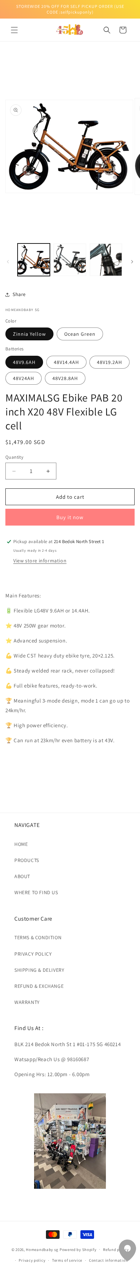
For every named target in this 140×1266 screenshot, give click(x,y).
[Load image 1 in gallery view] (34, 259)
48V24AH (23, 378)
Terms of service (67, 1260)
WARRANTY (27, 1002)
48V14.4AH (66, 362)
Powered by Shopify (78, 1249)
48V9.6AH (24, 362)
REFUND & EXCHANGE (39, 986)
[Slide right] (132, 262)
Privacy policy (32, 1260)
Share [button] (19, 294)
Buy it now (70, 517)
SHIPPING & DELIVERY (39, 970)
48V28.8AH (65, 378)
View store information (39, 560)
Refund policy (116, 1249)
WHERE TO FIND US (36, 892)
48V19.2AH (109, 362)
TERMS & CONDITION (37, 937)
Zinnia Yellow (29, 334)
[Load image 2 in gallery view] (69, 259)
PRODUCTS (26, 860)
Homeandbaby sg (42, 1249)
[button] (14, 30)
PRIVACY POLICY (33, 954)
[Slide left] (8, 262)
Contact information (108, 1260)
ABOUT (22, 876)
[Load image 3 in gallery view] (106, 259)
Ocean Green (79, 334)
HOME (21, 844)
